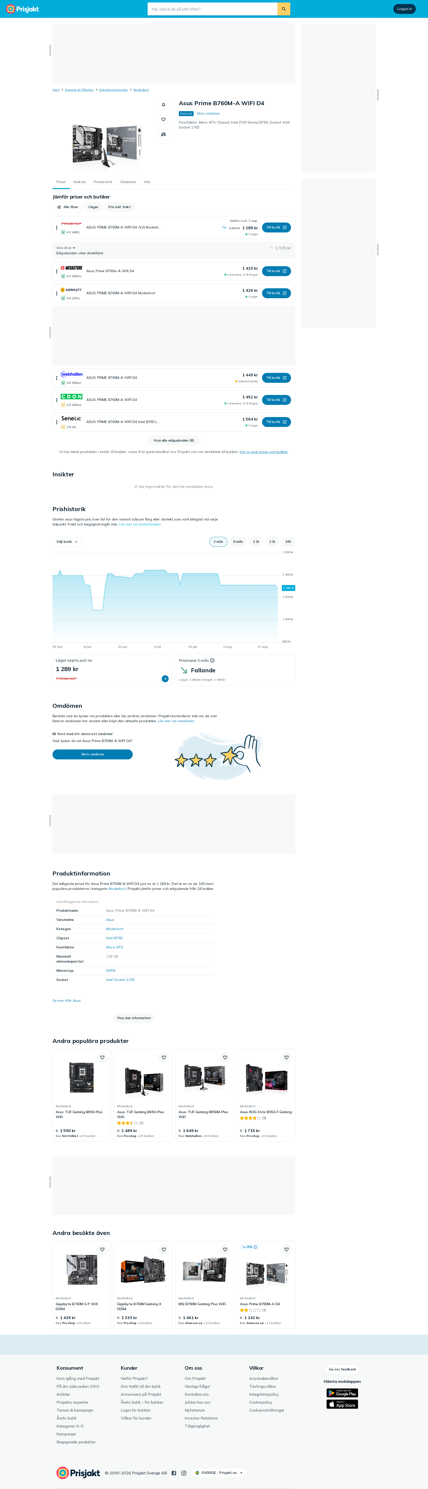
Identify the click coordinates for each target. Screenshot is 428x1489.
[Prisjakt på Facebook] (174, 1472)
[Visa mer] (57, 227)
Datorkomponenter (113, 90)
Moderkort (141, 90)
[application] (174, 600)
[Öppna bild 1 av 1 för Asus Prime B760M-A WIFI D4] (105, 136)
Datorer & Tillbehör (79, 90)
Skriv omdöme (208, 113)
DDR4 (111, 970)
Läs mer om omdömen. (176, 721)
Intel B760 (114, 938)
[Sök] (283, 8)
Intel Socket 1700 (120, 979)
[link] (82, 1095)
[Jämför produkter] (163, 134)
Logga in (404, 8)
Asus (110, 919)
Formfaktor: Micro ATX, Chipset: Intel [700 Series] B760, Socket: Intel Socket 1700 (234, 124)
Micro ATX (114, 947)
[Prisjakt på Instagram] (184, 1472)
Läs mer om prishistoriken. (140, 524)
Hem (56, 90)
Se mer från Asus (67, 1000)
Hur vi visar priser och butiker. (264, 452)
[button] (163, 104)
